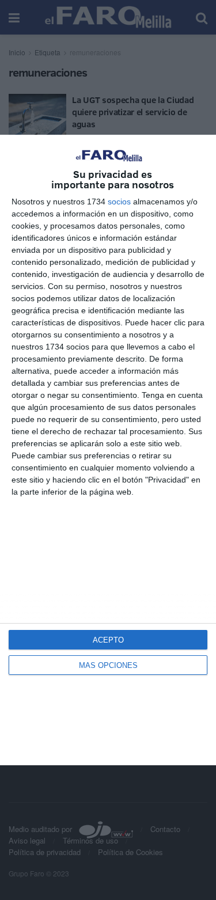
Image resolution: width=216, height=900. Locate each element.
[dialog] (108, 450)
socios (119, 202)
